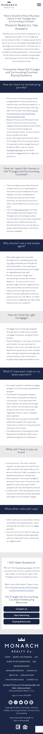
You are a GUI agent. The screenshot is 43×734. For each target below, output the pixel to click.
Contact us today (24, 568)
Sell (34, 662)
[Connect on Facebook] (10, 702)
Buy (36, 657)
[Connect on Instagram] (16, 702)
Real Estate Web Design (19, 718)
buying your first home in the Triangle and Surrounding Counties (22, 114)
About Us (13, 675)
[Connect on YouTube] (21, 702)
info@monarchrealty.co (21, 691)
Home (7, 657)
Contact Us (21, 609)
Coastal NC (31, 671)
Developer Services (15, 671)
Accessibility (22, 713)
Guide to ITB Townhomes (18, 662)
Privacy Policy (34, 710)
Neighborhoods (21, 666)
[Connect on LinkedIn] (31, 702)
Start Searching (21, 615)
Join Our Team (27, 675)
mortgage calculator (15, 150)
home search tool (21, 210)
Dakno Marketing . (21, 721)
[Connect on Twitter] (26, 702)
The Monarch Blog (15, 680)
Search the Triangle (22, 657)
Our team (11, 263)
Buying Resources (21, 621)
